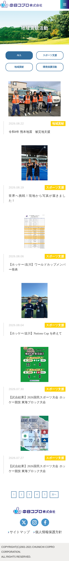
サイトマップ (20, 532)
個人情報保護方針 (48, 532)
